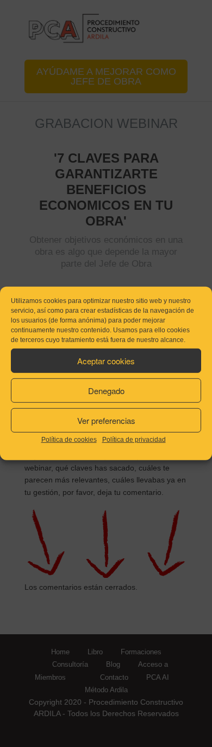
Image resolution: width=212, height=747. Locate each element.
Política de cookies (69, 439)
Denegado (106, 390)
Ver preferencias (106, 420)
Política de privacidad (134, 439)
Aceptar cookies (106, 360)
